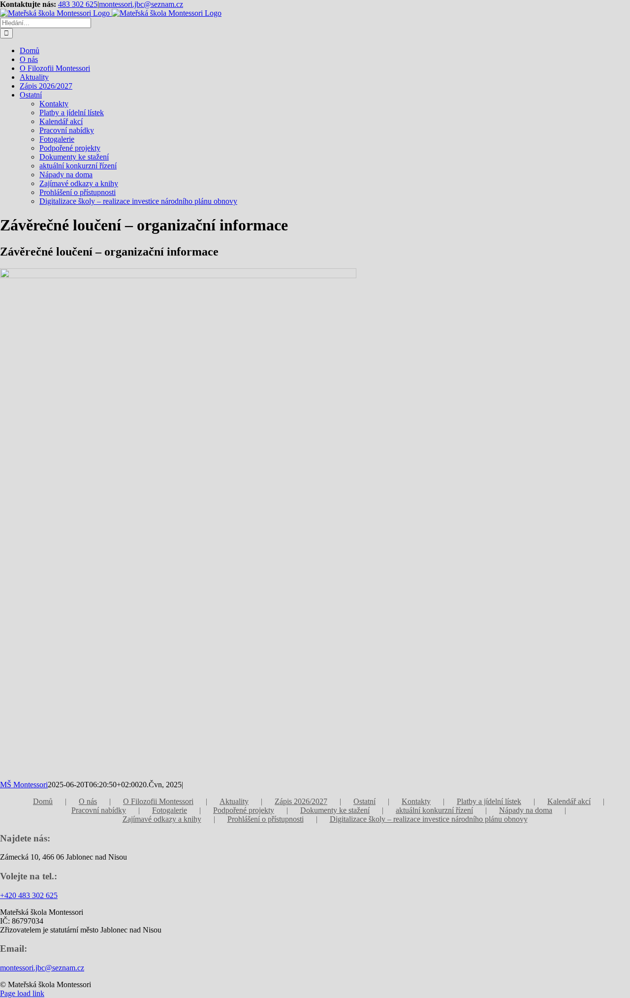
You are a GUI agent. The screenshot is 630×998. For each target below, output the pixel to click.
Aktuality (234, 801)
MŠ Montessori (24, 784)
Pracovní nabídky (98, 810)
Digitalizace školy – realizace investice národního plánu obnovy (429, 819)
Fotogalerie (169, 810)
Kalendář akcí (569, 801)
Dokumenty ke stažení (335, 810)
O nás (88, 801)
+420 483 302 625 (29, 895)
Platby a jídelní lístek (489, 801)
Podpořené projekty (243, 810)
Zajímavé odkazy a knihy (162, 819)
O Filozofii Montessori (158, 801)
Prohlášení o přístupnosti (265, 819)
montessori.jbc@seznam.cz (141, 4)
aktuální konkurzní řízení (434, 810)
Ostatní (364, 801)
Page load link (22, 993)
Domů (43, 801)
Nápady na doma (525, 810)
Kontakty (416, 801)
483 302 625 (77, 4)
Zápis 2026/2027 (301, 801)
